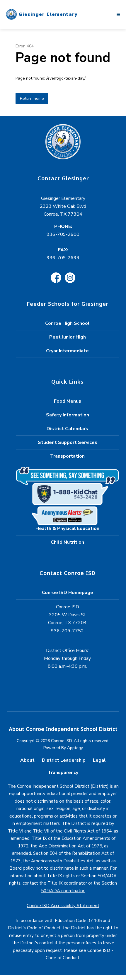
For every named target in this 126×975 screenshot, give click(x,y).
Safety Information (67, 415)
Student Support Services (67, 442)
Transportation (67, 456)
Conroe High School (67, 323)
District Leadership (64, 760)
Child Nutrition (67, 542)
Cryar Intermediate (67, 351)
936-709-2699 (63, 258)
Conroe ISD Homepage (67, 592)
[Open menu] (118, 14)
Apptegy (75, 748)
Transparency (63, 772)
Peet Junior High (67, 337)
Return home (32, 98)
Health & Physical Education (67, 528)
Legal (99, 760)
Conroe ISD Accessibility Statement (63, 906)
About (27, 760)
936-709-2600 (63, 234)
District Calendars (67, 428)
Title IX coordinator (67, 883)
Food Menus (67, 401)
